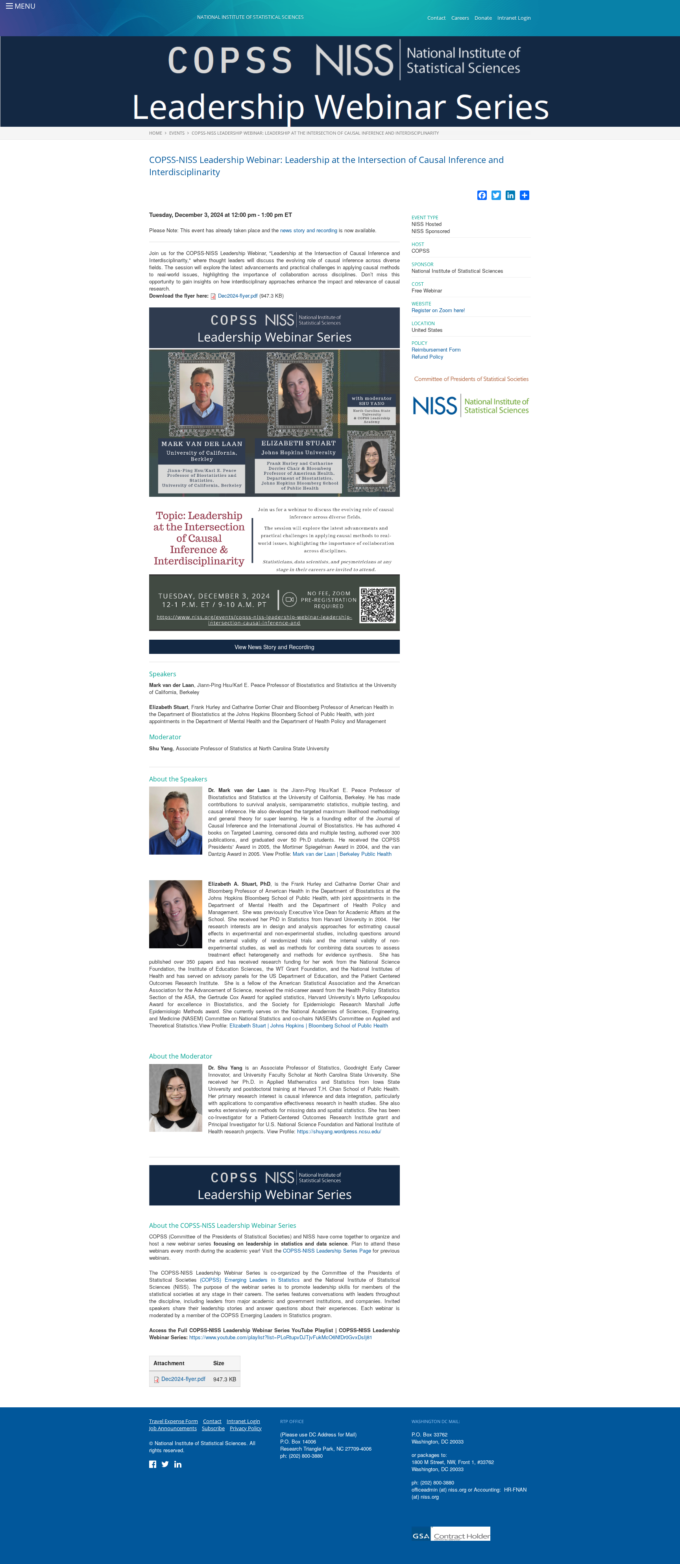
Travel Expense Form (173, 1421)
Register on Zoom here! (438, 310)
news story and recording (308, 230)
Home (155, 133)
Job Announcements (173, 1428)
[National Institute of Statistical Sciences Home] (173, 18)
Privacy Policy (246, 1428)
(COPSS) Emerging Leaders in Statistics (250, 1279)
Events (177, 133)
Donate (483, 17)
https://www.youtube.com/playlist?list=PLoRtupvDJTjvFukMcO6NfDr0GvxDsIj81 (280, 1337)
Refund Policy (427, 356)
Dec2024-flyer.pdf (238, 295)
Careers (460, 17)
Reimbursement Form (436, 349)
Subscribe (213, 1428)
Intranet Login (514, 17)
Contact (436, 17)
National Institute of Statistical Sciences (250, 17)
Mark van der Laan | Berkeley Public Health (342, 853)
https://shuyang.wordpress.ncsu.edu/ (339, 1131)
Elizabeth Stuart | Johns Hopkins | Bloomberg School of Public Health (308, 1025)
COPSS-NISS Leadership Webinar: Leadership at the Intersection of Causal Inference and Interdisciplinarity (315, 133)
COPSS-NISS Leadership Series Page (327, 1250)
